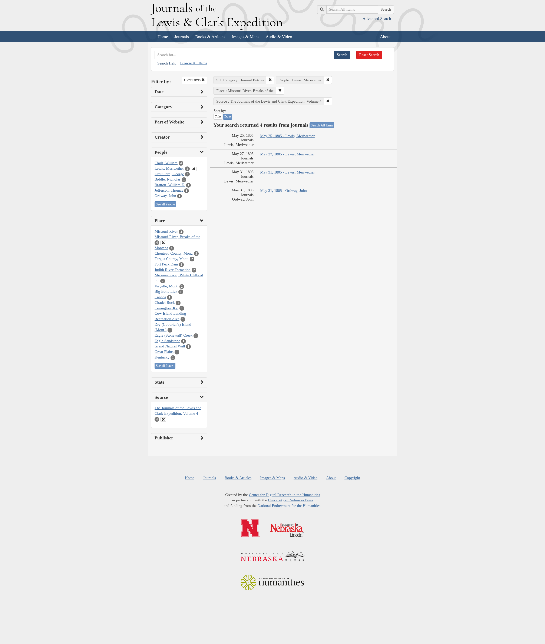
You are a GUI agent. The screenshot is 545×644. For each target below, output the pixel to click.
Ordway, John (165, 196)
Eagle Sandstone (167, 341)
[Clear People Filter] (194, 169)
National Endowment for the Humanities (289, 505)
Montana (161, 248)
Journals (181, 36)
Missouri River (166, 231)
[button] (270, 80)
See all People (165, 204)
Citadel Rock (165, 302)
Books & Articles (210, 36)
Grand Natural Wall (170, 346)
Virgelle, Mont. (166, 286)
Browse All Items (193, 63)
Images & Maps (245, 36)
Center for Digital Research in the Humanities (284, 495)
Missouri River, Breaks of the (177, 237)
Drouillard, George (169, 174)
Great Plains (164, 352)
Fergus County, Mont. (172, 259)
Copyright (352, 478)
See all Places (165, 365)
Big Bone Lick (166, 291)
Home (163, 36)
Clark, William (166, 163)
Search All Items (322, 125)
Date (227, 116)
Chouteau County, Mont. (174, 253)
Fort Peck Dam (166, 264)
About (385, 36)
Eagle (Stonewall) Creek (173, 335)
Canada (160, 297)
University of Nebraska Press (290, 500)
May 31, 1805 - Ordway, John (283, 190)
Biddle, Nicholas (168, 179)
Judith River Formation (173, 270)
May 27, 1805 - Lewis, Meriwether (287, 154)
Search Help (166, 63)
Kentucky (162, 357)
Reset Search (369, 55)
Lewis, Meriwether (169, 168)
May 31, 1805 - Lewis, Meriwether (287, 172)
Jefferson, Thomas (169, 190)
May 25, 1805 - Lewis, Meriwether (287, 136)
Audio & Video (279, 36)
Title (218, 116)
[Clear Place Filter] (163, 243)
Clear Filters (192, 80)
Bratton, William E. (170, 185)
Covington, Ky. (166, 308)
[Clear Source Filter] (163, 419)
